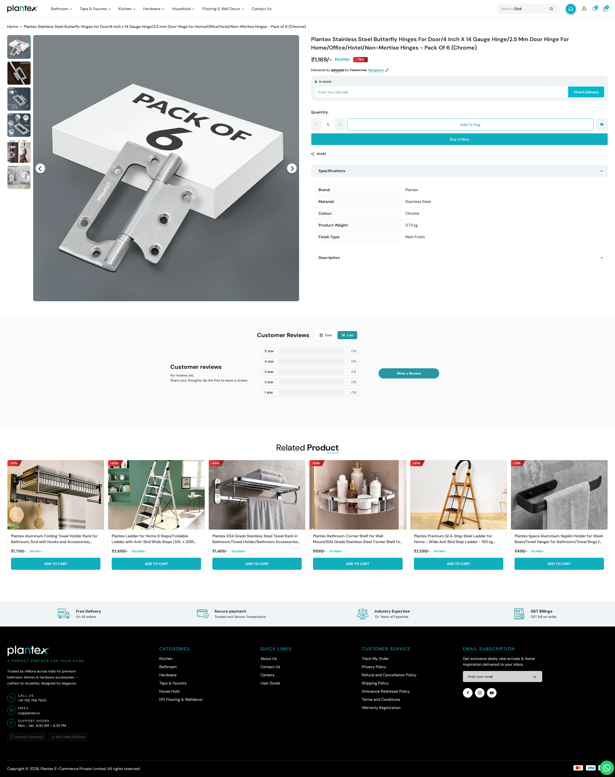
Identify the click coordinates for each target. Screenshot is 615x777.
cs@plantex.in (29, 713)
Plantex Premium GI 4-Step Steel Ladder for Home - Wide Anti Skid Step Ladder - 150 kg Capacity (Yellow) (453, 539)
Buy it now (459, 139)
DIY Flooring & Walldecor (181, 699)
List (350, 335)
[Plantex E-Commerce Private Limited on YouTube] (492, 693)
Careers (267, 674)
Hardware (168, 674)
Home (12, 26)
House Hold (169, 691)
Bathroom (168, 666)
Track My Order (375, 658)
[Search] (551, 9)
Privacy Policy (374, 666)
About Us (268, 658)
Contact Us (270, 666)
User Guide (270, 683)
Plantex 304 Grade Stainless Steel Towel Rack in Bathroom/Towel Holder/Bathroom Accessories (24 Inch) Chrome (255, 539)
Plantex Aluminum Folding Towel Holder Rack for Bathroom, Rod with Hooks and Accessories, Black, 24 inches (54, 539)
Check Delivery (586, 92)
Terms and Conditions (381, 699)
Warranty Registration (381, 707)
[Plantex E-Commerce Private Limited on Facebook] (468, 693)
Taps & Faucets (172, 683)
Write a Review (409, 373)
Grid (328, 335)
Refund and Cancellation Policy (389, 674)
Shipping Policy (375, 683)
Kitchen (165, 658)
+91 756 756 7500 (32, 700)
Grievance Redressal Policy (386, 691)
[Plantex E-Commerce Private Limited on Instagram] (480, 693)
